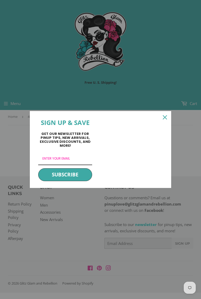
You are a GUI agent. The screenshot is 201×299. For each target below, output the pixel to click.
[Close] (165, 117)
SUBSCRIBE (65, 174)
